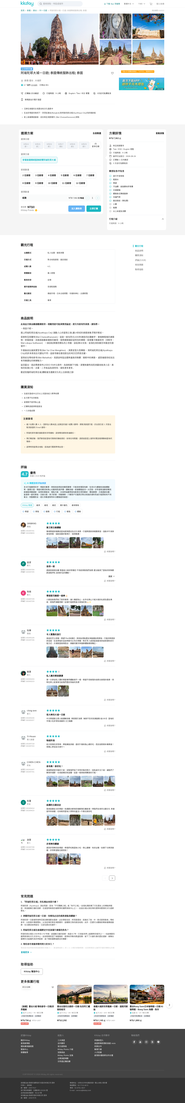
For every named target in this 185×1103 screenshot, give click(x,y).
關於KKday (25, 1040)
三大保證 (61, 1040)
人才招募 (98, 1052)
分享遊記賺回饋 (64, 1061)
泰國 (29, 10)
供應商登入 (99, 1040)
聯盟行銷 (98, 1049)
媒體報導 (24, 1052)
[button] (29, 85)
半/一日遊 (43, 10)
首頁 (22, 10)
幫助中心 (24, 1049)
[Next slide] (169, 1005)
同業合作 (98, 1046)
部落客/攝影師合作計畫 (103, 1055)
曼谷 (35, 10)
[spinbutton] (92, 198)
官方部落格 (62, 1046)
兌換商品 (61, 1052)
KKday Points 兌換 (65, 1055)
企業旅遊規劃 (63, 1058)
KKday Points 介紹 (65, 1049)
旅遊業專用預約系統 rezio (105, 1043)
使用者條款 (25, 1043)
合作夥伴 (61, 1043)
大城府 (38, 80)
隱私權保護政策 (27, 1046)
